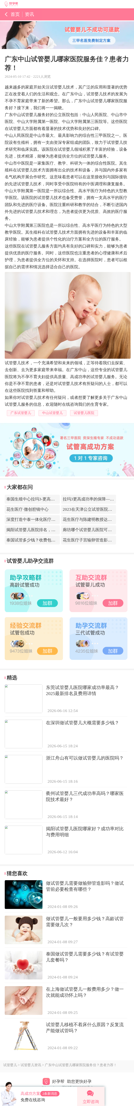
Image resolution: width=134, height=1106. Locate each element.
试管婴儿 (10, 1065)
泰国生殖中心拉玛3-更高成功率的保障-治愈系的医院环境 (57, 499)
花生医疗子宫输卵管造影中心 (89, 540)
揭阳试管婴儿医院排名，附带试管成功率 (43, 530)
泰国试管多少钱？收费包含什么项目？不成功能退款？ (55, 540)
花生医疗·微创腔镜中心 (27, 509)
